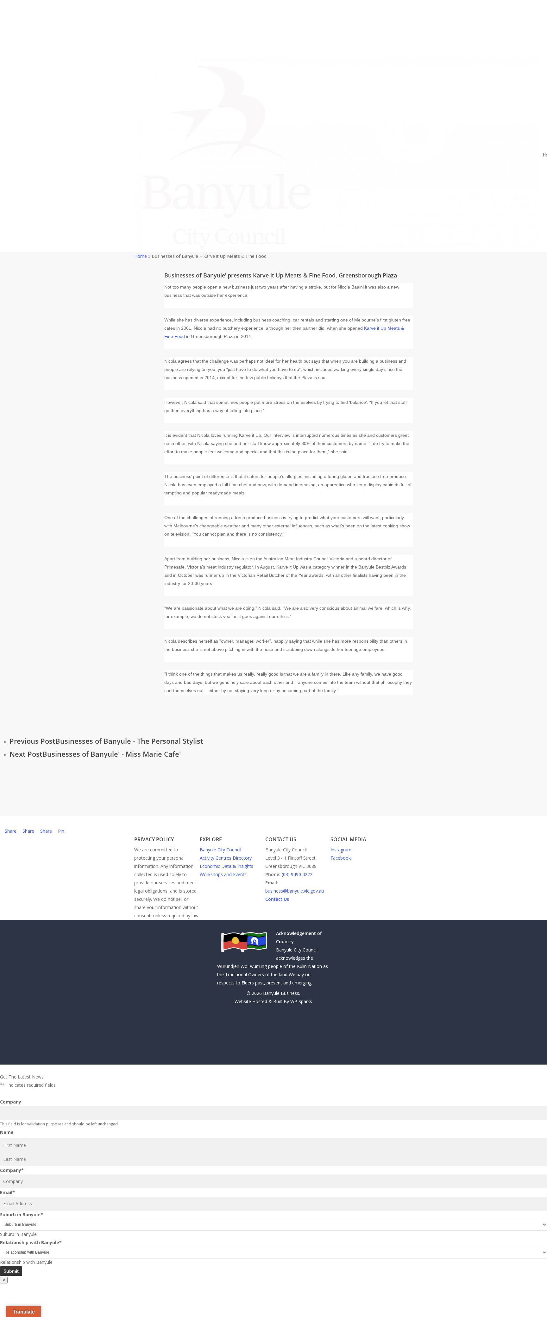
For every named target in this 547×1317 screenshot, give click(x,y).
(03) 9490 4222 (297, 874)
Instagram (340, 850)
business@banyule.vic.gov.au (294, 891)
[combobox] (18, 1234)
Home (140, 256)
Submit (11, 1271)
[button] (273, 1069)
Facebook (340, 858)
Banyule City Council (220, 850)
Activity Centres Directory (226, 858)
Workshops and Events (223, 874)
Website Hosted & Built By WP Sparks (273, 1001)
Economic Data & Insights (226, 866)
